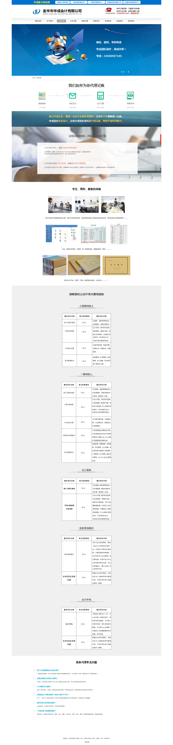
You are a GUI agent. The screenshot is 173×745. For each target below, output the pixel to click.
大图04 (86, 50)
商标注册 (85, 21)
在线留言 (119, 21)
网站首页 (38, 21)
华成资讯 (108, 21)
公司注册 (73, 21)
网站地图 (87, 742)
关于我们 (50, 21)
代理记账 (61, 21)
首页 (33, 78)
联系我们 (131, 21)
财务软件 (96, 21)
